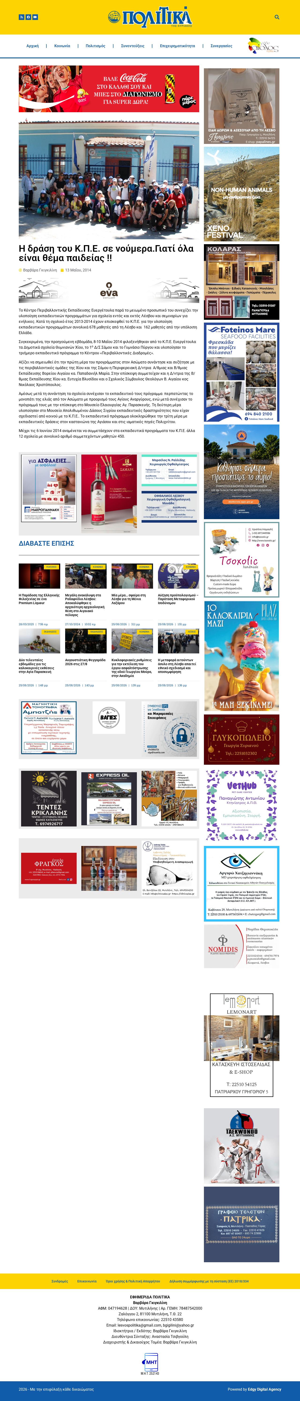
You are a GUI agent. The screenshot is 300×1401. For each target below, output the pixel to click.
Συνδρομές (60, 1281)
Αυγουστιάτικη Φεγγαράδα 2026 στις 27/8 (85, 662)
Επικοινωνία (87, 1281)
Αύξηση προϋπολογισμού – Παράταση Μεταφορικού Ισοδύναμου (178, 599)
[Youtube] (35, 17)
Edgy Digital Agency (264, 1389)
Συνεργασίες (221, 46)
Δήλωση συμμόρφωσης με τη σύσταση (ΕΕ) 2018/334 (209, 1281)
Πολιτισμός (95, 46)
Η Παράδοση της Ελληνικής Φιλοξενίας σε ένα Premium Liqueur (39, 599)
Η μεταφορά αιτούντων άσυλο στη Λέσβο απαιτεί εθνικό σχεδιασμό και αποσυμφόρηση (177, 666)
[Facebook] (28, 17)
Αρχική (32, 46)
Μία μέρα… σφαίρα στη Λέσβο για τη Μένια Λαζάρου (129, 599)
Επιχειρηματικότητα (177, 46)
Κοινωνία (62, 46)
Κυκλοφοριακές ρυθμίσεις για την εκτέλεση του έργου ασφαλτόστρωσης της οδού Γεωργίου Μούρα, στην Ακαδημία (132, 668)
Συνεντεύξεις (132, 46)
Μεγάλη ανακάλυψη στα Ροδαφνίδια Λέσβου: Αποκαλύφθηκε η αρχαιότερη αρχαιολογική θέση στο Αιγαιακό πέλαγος (85, 605)
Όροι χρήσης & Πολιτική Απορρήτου (133, 1281)
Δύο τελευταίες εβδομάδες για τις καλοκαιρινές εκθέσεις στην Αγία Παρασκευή (36, 666)
